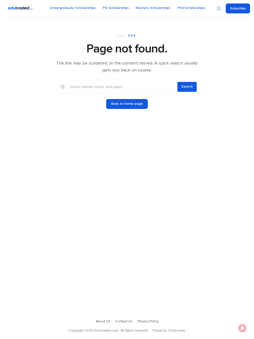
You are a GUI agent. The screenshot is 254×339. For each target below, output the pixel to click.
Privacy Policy (148, 321)
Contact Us (123, 321)
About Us (103, 321)
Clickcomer (176, 330)
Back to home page (127, 103)
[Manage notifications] (242, 328)
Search (187, 86)
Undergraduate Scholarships (73, 8)
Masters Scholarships (153, 8)
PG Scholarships (116, 8)
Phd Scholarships (191, 8)
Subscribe (238, 8)
